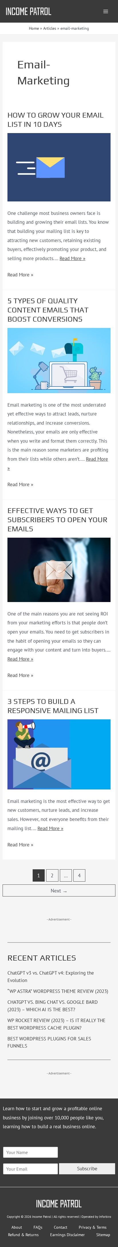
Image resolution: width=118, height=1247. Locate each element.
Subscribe (87, 1168)
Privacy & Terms (93, 1227)
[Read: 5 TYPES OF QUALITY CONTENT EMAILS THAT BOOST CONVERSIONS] (59, 360)
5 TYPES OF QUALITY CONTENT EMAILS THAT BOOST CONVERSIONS (47, 309)
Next (59, 890)
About (16, 1227)
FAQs (38, 1227)
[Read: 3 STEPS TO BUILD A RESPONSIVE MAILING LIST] (59, 754)
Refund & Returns (23, 1234)
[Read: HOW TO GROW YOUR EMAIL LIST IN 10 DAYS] (59, 167)
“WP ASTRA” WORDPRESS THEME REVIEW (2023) (57, 991)
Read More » (72, 258)
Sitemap (103, 1234)
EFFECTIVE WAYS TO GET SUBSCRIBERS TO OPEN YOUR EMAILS (57, 519)
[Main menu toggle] (106, 11)
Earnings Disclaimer (67, 1234)
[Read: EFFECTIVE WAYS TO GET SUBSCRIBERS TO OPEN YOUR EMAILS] (59, 569)
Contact (60, 1227)
